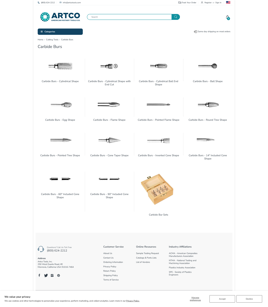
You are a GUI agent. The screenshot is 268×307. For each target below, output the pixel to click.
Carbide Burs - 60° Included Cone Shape (60, 195)
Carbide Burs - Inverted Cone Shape (158, 155)
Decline (249, 298)
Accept (222, 298)
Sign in (218, 2)
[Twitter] (45, 275)
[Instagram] (52, 275)
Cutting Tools (52, 39)
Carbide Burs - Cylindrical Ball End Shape (158, 83)
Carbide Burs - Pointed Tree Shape (60, 155)
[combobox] (133, 17)
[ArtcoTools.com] (60, 16)
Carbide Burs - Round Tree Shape (208, 120)
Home (40, 39)
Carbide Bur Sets (158, 214)
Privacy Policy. (132, 300)
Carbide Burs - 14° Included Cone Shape (208, 157)
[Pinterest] (58, 275)
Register (208, 2)
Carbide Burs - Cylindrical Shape (60, 81)
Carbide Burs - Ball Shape (208, 81)
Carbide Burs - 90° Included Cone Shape (109, 195)
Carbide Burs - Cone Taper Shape (109, 155)
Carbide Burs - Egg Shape (60, 120)
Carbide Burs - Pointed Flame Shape (158, 120)
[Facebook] (39, 275)
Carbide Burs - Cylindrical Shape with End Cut (109, 83)
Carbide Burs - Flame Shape (109, 120)
